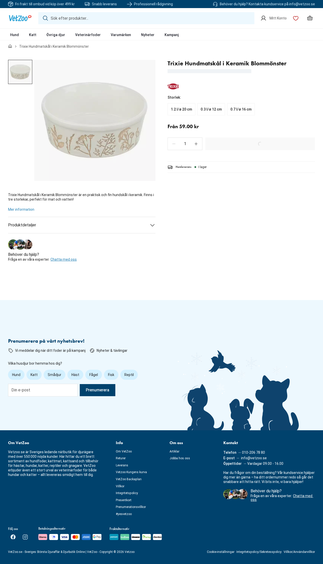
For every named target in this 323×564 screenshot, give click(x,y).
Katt (32, 35)
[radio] (181, 109)
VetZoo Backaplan (129, 479)
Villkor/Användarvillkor (299, 552)
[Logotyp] (20, 18)
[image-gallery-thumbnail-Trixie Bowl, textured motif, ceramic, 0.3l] (20, 72)
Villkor (120, 486)
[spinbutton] (185, 144)
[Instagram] (25, 537)
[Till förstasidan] (10, 46)
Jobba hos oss (180, 458)
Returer (121, 458)
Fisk (111, 375)
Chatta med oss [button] (63, 259)
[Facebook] (13, 537)
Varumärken (121, 35)
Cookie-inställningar (220, 552)
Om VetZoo (124, 451)
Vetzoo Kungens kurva (131, 472)
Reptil (129, 375)
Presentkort (123, 500)
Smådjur (54, 375)
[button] (174, 144)
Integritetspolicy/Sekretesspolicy (259, 552)
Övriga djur (55, 35)
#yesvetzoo (124, 514)
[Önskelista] (296, 18)
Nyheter (147, 35)
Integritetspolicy (127, 493)
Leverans (122, 465)
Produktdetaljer (22, 225)
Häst (75, 375)
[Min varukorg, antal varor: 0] (310, 18)
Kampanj (172, 35)
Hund (14, 35)
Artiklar (174, 451)
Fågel (93, 375)
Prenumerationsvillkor (131, 507)
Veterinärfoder (88, 35)
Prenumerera (97, 390)
